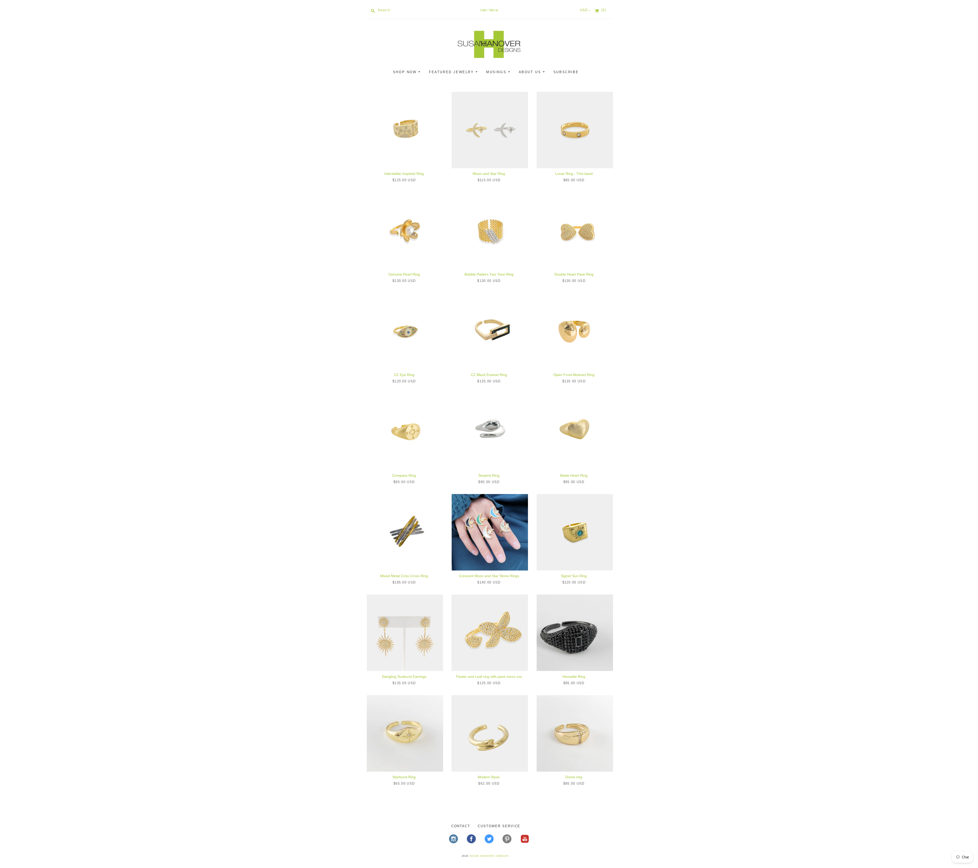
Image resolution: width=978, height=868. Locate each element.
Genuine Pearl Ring (404, 274)
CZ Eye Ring (404, 375)
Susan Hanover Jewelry (489, 856)
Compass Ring (404, 475)
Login (483, 9)
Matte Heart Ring (574, 475)
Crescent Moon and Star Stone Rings (489, 576)
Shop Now (405, 72)
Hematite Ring (573, 677)
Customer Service (499, 826)
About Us (531, 72)
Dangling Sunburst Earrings (404, 677)
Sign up (493, 9)
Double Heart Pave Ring (573, 274)
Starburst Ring (404, 777)
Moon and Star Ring (489, 174)
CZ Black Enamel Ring (489, 375)
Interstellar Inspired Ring (404, 174)
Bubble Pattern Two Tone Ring (489, 274)
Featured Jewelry (452, 72)
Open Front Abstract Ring (573, 375)
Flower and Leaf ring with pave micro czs (489, 677)
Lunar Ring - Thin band (574, 174)
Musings (497, 72)
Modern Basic (489, 777)
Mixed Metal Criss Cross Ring (404, 576)
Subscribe (566, 72)
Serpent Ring (488, 475)
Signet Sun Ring (574, 576)
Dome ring (573, 777)
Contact (460, 826)
